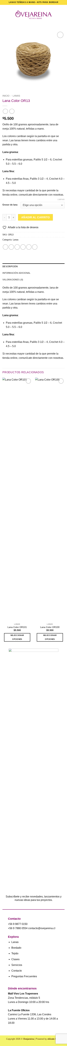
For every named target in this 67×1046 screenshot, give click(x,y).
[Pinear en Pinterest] (29, 247)
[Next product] (5, 111)
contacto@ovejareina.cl (41, 928)
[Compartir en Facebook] (11, 247)
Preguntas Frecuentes (24, 976)
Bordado (16, 947)
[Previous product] (11, 111)
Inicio (5, 96)
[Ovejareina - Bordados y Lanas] (33, 14)
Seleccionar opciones (17, 637)
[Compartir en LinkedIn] (34, 247)
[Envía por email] (23, 247)
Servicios (16, 965)
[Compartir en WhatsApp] (5, 247)
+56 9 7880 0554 (17, 928)
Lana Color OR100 (50, 627)
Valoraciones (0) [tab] (12, 279)
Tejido (14, 953)
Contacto (16, 970)
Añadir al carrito (35, 217)
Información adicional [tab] (16, 273)
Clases (15, 959)
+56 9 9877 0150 (17, 924)
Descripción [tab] (10, 266)
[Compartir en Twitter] (17, 247)
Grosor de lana (9, 205)
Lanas (16, 96)
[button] (4, 15)
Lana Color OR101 (17, 627)
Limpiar (61, 199)
